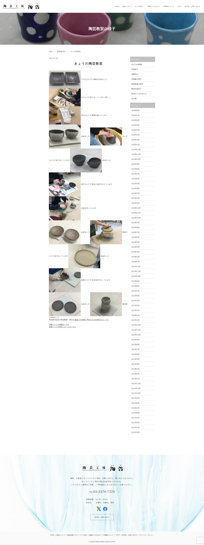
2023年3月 (135, 310)
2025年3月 (135, 193)
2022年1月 (135, 378)
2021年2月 (135, 432)
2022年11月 (135, 330)
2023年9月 (135, 281)
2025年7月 (135, 174)
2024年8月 (135, 227)
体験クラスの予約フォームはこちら (62, 327)
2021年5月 (135, 417)
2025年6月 (135, 178)
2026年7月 (135, 115)
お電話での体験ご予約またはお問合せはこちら (91, 319)
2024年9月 (135, 222)
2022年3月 (135, 368)
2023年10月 (135, 276)
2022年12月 (135, 325)
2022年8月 (135, 344)
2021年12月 (135, 383)
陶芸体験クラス (72, 535)
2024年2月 (135, 256)
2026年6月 (135, 120)
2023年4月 (135, 305)
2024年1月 (135, 261)
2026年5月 (135, 125)
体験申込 (134, 74)
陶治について (127, 6)
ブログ (179, 6)
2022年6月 (135, 354)
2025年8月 (135, 169)
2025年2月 (135, 198)
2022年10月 (135, 334)
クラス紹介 (83, 535)
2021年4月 (135, 422)
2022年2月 (135, 373)
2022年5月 (135, 359)
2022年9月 (135, 339)
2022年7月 (135, 349)
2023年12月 (135, 266)
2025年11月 (135, 154)
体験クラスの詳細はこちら (59, 324)
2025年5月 (135, 183)
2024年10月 (135, 217)
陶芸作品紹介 (136, 88)
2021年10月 (135, 393)
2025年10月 (135, 159)
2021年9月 (135, 398)
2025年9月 (135, 164)
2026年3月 (135, 134)
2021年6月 (135, 412)
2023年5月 (135, 300)
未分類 (133, 98)
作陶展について (168, 6)
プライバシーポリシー (146, 535)
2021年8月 (135, 403)
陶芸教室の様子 (61, 51)
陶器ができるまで (154, 6)
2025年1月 (135, 203)
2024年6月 (135, 237)
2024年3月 (135, 251)
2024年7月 (135, 232)
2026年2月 (135, 139)
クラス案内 (139, 6)
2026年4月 (135, 130)
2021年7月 (135, 408)
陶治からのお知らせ (139, 93)
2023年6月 (135, 295)
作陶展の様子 (136, 79)
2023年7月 (135, 291)
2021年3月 (135, 427)
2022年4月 (135, 364)
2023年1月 (135, 320)
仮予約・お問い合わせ (192, 6)
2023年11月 (135, 271)
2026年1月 (135, 144)
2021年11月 (135, 388)
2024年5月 (135, 242)
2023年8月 (135, 286)
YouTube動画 (136, 64)
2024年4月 (135, 247)
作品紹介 (134, 69)
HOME (117, 6)
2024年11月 (135, 212)
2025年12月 (135, 149)
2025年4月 (135, 188)
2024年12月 (135, 208)
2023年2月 (135, 315)
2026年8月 (135, 110)
